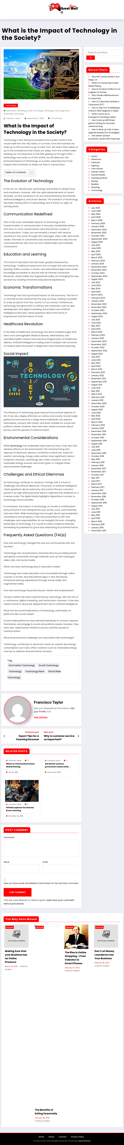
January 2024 (97, 301)
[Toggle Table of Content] (30, 173)
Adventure (96, 159)
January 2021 (97, 400)
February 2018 (98, 462)
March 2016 (96, 521)
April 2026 (96, 217)
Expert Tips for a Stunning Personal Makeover (27, 737)
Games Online (98, 171)
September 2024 (99, 276)
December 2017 (98, 468)
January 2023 (97, 338)
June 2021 (95, 387)
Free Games (97, 168)
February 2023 (98, 335)
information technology (16, 111)
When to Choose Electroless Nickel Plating (20, 765)
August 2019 (96, 443)
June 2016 (95, 512)
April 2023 (96, 329)
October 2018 (97, 456)
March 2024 (97, 294)
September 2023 (99, 313)
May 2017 (95, 477)
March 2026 (96, 220)
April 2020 (96, 419)
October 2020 (98, 406)
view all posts (40, 717)
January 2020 (97, 428)
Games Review (98, 174)
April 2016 (95, 518)
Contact (63, 1136)
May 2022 (95, 363)
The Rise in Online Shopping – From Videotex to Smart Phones (75, 958)
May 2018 (95, 459)
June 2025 (96, 248)
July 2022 (95, 356)
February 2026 (98, 223)
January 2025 (97, 263)
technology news (62, 111)
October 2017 (97, 474)
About (51, 1136)
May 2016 (95, 515)
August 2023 (97, 316)
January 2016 (97, 527)
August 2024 (97, 279)
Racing (94, 181)
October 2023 (97, 310)
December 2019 (98, 431)
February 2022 (98, 372)
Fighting (95, 165)
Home (41, 1136)
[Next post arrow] (78, 736)
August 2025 (97, 242)
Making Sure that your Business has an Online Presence (15, 956)
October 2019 (97, 437)
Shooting (95, 187)
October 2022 (97, 347)
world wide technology (14, 114)
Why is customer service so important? (59, 737)
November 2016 (98, 496)
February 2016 (98, 524)
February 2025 (98, 260)
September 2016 (99, 502)
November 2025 (98, 232)
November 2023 (98, 307)
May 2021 (95, 391)
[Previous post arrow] (4, 736)
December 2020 (99, 403)
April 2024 (96, 291)
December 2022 (99, 341)
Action (94, 156)
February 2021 (97, 397)
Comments (9, 837)
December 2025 (99, 229)
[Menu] (62, 12)
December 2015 (98, 530)
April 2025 (96, 254)
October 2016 (97, 499)
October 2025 (98, 235)
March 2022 (96, 369)
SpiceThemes (84, 1141)
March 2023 (96, 332)
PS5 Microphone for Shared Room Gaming (20, 809)
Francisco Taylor (13, 118)
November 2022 (98, 344)
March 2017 (96, 484)
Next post (48, 732)
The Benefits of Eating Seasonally (45, 1111)
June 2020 (96, 412)
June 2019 (95, 450)
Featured (95, 162)
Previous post (32, 732)
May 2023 (95, 325)
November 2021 (98, 378)
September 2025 (99, 239)
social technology (35, 111)
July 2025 (95, 245)
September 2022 (99, 350)
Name (6, 862)
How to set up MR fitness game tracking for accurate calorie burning (101, 123)
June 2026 (96, 211)
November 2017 (98, 471)
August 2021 (96, 384)
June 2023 (96, 322)
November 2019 (98, 434)
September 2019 (99, 440)
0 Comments (56, 118)
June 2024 (96, 285)
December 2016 (98, 493)
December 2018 (98, 453)
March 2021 (96, 394)
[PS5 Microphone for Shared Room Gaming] (22, 790)
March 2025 (96, 257)
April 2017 (95, 481)
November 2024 (99, 269)
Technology (11, 105)
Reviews (95, 184)
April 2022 (96, 366)
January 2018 (97, 465)
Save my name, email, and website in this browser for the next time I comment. (41, 883)
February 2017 (98, 487)
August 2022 (97, 353)
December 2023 (99, 304)
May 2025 (95, 251)
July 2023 (95, 319)
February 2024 (98, 297)
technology (49, 111)
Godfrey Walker (41, 1121)
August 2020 (97, 409)
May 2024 (95, 288)
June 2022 (96, 360)
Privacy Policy (77, 1136)
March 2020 (96, 422)
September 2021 (99, 381)
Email (45, 862)
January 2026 (97, 226)
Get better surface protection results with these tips (57, 765)
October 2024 (98, 273)
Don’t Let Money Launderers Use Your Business (104, 954)
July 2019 (95, 446)
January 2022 (97, 375)
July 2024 (95, 282)
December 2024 (99, 266)
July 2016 (95, 509)
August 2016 (96, 505)
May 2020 (95, 415)
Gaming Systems (99, 178)
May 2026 (95, 214)
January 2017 (97, 490)
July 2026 (95, 208)
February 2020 (98, 425)
